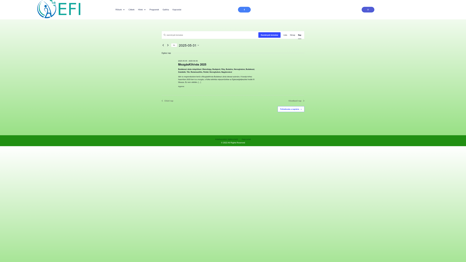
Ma (174, 45)
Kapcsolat (177, 10)
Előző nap (169, 100)
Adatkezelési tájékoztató (226, 139)
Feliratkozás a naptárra (289, 109)
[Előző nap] (163, 45)
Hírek (140, 10)
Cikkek (131, 10)
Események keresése (269, 35)
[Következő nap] (167, 45)
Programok (154, 10)
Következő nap (295, 100)
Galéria (166, 10)
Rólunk (119, 10)
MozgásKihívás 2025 (192, 64)
